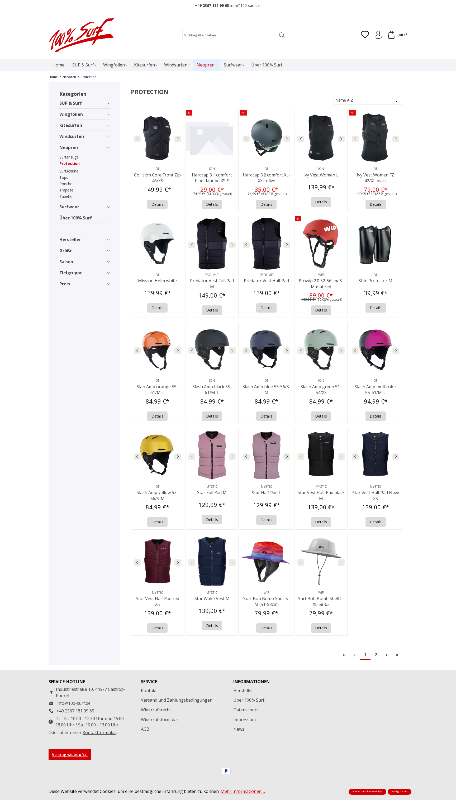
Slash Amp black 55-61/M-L (212, 389)
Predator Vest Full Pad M (212, 283)
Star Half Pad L (266, 493)
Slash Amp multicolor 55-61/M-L (375, 389)
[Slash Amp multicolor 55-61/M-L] (375, 349)
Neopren (68, 147)
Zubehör (66, 196)
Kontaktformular (99, 732)
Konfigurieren (399, 791)
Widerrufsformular (159, 719)
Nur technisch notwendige (367, 791)
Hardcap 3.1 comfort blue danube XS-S (212, 178)
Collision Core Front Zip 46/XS (157, 178)
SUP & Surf (70, 103)
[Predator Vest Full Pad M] (212, 243)
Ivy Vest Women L (321, 175)
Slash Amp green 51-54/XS (321, 389)
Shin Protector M (375, 281)
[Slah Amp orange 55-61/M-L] (157, 349)
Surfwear (69, 207)
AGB (145, 729)
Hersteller (70, 239)
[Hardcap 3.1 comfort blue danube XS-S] (212, 137)
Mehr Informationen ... (243, 791)
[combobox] (229, 35)
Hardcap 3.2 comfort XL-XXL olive (266, 178)
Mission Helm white (157, 281)
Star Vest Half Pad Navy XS (375, 495)
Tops (63, 177)
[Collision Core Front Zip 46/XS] (157, 137)
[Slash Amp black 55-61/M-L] (212, 349)
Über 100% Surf (75, 218)
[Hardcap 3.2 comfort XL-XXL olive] (266, 137)
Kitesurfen (70, 125)
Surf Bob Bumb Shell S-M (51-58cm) (266, 601)
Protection (69, 163)
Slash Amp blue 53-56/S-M (267, 389)
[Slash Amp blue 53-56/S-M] (266, 349)
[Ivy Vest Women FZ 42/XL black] (375, 137)
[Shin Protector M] (375, 243)
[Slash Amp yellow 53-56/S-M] (157, 455)
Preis (64, 284)
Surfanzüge (69, 157)
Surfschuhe (68, 171)
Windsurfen (71, 136)
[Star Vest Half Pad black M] (321, 455)
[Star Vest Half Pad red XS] (157, 561)
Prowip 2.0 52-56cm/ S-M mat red (321, 283)
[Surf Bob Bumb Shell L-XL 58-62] (321, 561)
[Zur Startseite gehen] (82, 35)
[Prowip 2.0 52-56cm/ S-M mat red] (321, 243)
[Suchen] (282, 35)
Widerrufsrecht (156, 710)
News (238, 729)
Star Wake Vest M (212, 598)
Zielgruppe (71, 273)
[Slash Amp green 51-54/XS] (321, 349)
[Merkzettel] (365, 35)
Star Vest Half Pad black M (321, 495)
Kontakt (149, 690)
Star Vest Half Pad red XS (157, 601)
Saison (66, 262)
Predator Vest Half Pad (266, 281)
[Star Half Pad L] (266, 455)
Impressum (244, 719)
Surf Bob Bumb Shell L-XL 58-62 (321, 601)
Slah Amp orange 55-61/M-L (157, 389)
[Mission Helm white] (157, 243)
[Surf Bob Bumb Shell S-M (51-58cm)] (266, 561)
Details (157, 204)
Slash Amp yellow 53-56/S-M (157, 495)
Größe (66, 250)
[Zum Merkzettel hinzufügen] (179, 115)
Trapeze (66, 190)
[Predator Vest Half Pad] (266, 243)
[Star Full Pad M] (212, 455)
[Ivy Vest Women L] (321, 137)
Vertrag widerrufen (70, 754)
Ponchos (66, 183)
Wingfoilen (71, 114)
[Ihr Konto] (378, 35)
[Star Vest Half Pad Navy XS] (375, 455)
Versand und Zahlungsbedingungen (176, 700)
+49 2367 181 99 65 (212, 5)
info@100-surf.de (245, 5)
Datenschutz (245, 710)
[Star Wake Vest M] (212, 561)
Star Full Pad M (212, 492)
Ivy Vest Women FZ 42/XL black (375, 178)
